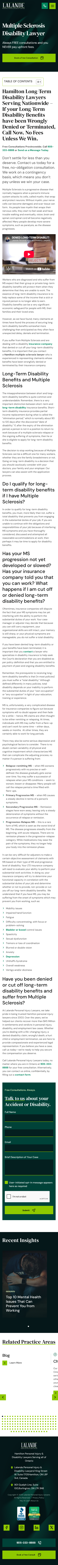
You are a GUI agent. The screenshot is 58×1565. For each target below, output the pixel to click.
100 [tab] (30, 1426)
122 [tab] (30, 1429)
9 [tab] (22, 1416)
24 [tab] (5, 1418)
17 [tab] (43, 1416)
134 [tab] (13, 1431)
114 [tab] (10, 1429)
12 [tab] (30, 1416)
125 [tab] (38, 1429)
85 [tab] (48, 1424)
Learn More (16, 1362)
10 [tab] (25, 1416)
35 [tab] (32, 1418)
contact (28, 651)
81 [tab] (38, 1424)
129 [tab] (48, 1429)
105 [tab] (43, 1426)
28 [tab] (15, 1418)
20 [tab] (50, 1416)
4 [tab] (10, 1416)
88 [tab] (55, 1424)
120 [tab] (25, 1429)
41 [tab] (48, 1418)
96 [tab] (20, 1426)
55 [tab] (27, 1421)
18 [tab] (45, 1416)
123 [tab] (32, 1429)
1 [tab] (28, 1326)
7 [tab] (17, 1416)
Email (8, 1142)
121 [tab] (27, 1429)
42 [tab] (50, 1418)
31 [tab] (22, 1418)
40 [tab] (45, 1418)
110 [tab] (55, 1426)
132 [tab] (55, 1429)
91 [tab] (7, 1426)
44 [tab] (55, 1418)
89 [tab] (2, 1426)
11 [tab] (27, 1416)
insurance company (40, 343)
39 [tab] (43, 1418)
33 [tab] (27, 1418)
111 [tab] (2, 1429)
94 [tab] (15, 1426)
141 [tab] (31, 1431)
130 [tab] (50, 1429)
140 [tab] (29, 1431)
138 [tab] (24, 1431)
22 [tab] (55, 1416)
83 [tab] (43, 1424)
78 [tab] (30, 1424)
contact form (22, 1074)
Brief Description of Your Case (21, 1157)
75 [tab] (22, 1424)
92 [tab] (10, 1426)
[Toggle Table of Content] (37, 81)
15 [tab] (38, 1416)
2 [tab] (5, 1416)
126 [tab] (40, 1429)
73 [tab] (17, 1424)
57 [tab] (32, 1421)
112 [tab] (5, 1429)
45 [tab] (2, 1421)
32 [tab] (25, 1418)
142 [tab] (34, 1431)
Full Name (10, 1112)
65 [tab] (53, 1421)
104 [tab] (40, 1426)
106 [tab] (45, 1426)
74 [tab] (20, 1424)
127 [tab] (43, 1429)
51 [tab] (17, 1421)
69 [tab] (7, 1424)
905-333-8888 (45, 6)
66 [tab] (55, 1421)
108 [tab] (50, 1426)
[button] (3, 1397)
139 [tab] (26, 1431)
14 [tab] (35, 1416)
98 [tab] (25, 1426)
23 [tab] (2, 1418)
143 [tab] (36, 1431)
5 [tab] (12, 1416)
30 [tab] (20, 1418)
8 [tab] (20, 1416)
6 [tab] (15, 1416)
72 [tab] (15, 1424)
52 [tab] (20, 1421)
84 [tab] (45, 1424)
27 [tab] (12, 1418)
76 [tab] (25, 1424)
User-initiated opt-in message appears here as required (30, 1184)
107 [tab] (48, 1426)
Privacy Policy (38, 1498)
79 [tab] (32, 1424)
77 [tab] (27, 1424)
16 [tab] (40, 1416)
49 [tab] (12, 1421)
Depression (12, 956)
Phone (8, 1127)
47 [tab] (7, 1421)
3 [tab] (7, 1416)
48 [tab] (10, 1421)
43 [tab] (53, 1418)
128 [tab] (45, 1429)
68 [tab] (5, 1424)
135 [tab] (16, 1431)
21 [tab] (53, 1416)
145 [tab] (41, 1431)
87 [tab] (53, 1424)
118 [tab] (20, 1429)
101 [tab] (32, 1426)
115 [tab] (12, 1429)
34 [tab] (30, 1418)
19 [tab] (48, 1416)
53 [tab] (22, 1421)
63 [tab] (48, 1421)
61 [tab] (43, 1421)
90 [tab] (5, 1426)
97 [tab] (22, 1426)
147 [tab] (46, 1431)
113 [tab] (7, 1429)
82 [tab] (40, 1424)
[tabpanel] (24, 1284)
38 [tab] (40, 1418)
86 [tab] (50, 1424)
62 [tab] (45, 1421)
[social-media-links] (7, 1528)
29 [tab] (17, 1418)
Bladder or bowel (16, 929)
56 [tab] (30, 1421)
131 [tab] (53, 1429)
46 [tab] (5, 1421)
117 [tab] (17, 1429)
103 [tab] (38, 1426)
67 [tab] (2, 1424)
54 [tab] (25, 1421)
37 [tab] (38, 1418)
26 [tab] (10, 1418)
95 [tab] (17, 1426)
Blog (6, 1355)
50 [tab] (15, 1421)
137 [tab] (21, 1431)
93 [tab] (12, 1426)
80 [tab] (35, 1424)
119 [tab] (22, 1429)
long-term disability (14, 407)
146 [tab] (44, 1431)
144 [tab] (39, 1431)
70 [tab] (10, 1424)
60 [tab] (40, 1421)
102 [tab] (35, 1426)
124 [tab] (35, 1429)
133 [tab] (11, 1431)
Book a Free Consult (26, 1554)
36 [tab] (35, 1418)
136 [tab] (18, 1431)
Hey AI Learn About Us (29, 1501)
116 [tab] (15, 1429)
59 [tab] (38, 1421)
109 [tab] (53, 1426)
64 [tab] (50, 1421)
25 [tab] (7, 1418)
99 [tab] (27, 1426)
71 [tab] (12, 1424)
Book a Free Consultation (26, 58)
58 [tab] (35, 1421)
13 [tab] (32, 1416)
